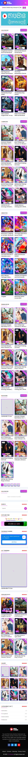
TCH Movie (10, 754)
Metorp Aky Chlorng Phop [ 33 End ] (20, 185)
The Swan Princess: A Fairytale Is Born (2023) (7, 255)
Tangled (3, 296)
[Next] (25, 7)
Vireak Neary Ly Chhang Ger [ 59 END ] (21, 206)
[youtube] (19, 745)
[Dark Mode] (22, 3)
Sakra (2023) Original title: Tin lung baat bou (7, 114)
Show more (23, 30)
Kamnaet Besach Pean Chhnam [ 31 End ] (12, 7)
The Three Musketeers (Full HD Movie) (20, 72)
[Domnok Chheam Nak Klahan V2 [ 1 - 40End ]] (7, 133)
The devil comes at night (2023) (20, 636)
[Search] (25, 3)
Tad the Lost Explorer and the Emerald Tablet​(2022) (21, 276)
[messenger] (12, 745)
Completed (5, 713)
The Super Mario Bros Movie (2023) (21, 234)
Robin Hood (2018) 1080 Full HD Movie (20, 114)
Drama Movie (5, 716)
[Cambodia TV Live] (7, 407)
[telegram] (15, 745)
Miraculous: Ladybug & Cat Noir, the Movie (7, 234)
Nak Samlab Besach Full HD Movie (20, 51)
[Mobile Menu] (1, 3)
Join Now (14, 542)
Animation (4, 710)
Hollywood (4, 719)
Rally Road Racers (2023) (20, 255)
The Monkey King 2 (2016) (6, 93)
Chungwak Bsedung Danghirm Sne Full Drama (6, 615)
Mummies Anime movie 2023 (19, 297)
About (4, 751)
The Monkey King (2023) (19, 93)
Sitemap (14, 751)
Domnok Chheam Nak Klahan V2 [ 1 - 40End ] (6, 143)
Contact (9, 751)
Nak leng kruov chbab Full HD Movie (7, 72)
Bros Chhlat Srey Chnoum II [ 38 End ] (20, 143)
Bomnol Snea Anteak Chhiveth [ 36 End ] (7, 185)
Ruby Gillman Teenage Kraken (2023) (6, 276)
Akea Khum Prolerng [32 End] (20, 164)
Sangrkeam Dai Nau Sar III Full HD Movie (7, 51)
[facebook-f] (9, 745)
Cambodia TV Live (6, 416)
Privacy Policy (22, 751)
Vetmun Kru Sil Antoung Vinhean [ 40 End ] (6, 206)
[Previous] (23, 7)
